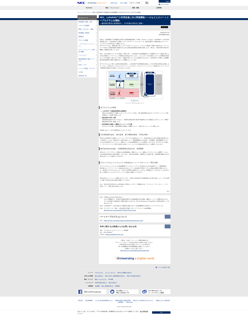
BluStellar (89, 8)
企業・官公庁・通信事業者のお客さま (115, 276)
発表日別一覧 (82, 76)
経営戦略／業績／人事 (85, 22)
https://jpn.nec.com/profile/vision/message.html (134, 250)
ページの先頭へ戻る (164, 267)
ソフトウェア (82, 55)
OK (161, 312)
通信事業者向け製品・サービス (86, 60)
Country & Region (165, 4)
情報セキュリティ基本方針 (163, 300)
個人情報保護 (89, 300)
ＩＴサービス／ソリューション (86, 45)
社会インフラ (82, 64)
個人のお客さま (99, 276)
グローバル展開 (83, 40)
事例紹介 (81, 36)
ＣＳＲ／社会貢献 (83, 25)
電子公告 (80, 300)
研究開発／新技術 (83, 33)
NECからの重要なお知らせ (124, 272)
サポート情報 (123, 2)
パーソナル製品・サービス (86, 68)
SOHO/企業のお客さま (101, 282)
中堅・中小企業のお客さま (134, 276)
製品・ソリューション (112, 8)
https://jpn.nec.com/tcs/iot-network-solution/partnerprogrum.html (123, 220)
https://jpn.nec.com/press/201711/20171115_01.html (120, 210)
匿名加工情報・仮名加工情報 (122, 300)
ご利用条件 (120, 302)
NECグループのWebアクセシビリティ (143, 300)
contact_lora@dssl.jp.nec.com (114, 234)
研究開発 (117, 286)
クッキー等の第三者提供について (104, 300)
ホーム (79, 12)
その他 (80, 72)
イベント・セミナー (110, 272)
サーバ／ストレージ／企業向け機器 (86, 50)
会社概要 (97, 286)
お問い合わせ (113, 2)
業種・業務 (135, 8)
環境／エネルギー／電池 (85, 29)
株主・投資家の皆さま (107, 286)
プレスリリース (87, 12)
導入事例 (110, 279)
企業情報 (159, 8)
